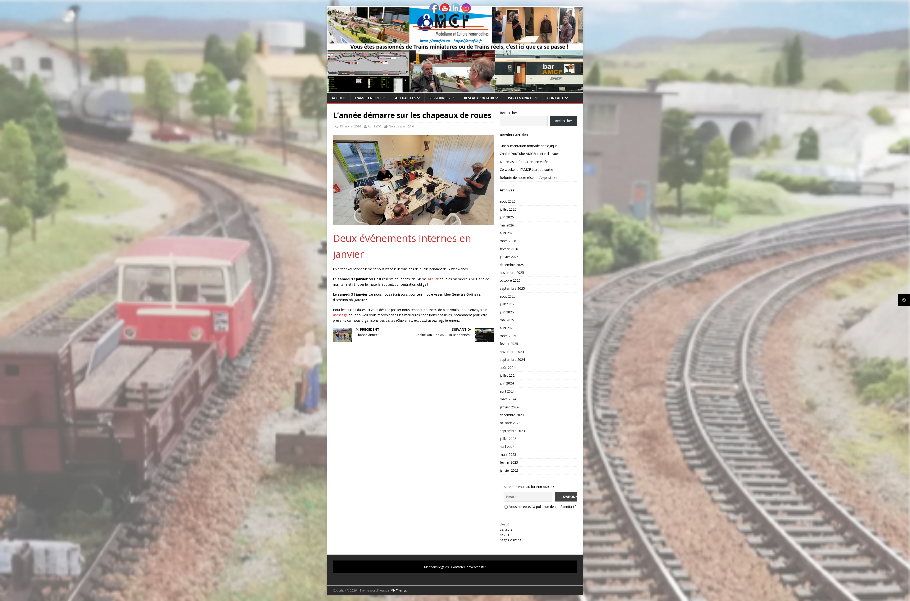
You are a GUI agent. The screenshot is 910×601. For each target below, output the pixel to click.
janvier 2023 (509, 470)
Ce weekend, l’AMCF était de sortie (526, 169)
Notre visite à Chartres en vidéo (524, 161)
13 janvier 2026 (350, 126)
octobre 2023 (510, 422)
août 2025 (507, 296)
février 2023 (509, 462)
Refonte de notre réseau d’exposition (528, 177)
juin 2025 (507, 312)
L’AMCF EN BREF (368, 98)
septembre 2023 (512, 431)
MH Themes (399, 590)
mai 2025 (507, 320)
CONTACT (555, 98)
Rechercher (508, 112)
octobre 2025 (510, 280)
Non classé (397, 126)
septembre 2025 (512, 288)
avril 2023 (507, 446)
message (341, 315)
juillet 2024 (508, 375)
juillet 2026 (508, 209)
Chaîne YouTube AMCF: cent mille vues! (530, 153)
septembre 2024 (512, 359)
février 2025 (509, 343)
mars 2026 (508, 241)
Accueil (339, 98)
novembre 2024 (512, 351)
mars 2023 (508, 454)
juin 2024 (507, 383)
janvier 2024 (509, 407)
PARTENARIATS (520, 98)
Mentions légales (436, 567)
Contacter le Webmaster (468, 567)
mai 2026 (507, 225)
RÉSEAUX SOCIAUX (479, 98)
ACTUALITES (405, 98)
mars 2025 (508, 336)
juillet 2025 (508, 304)
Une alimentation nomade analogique (529, 146)
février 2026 (509, 249)
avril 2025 (507, 328)
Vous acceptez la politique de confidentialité (542, 506)
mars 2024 (508, 399)
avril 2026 (507, 233)
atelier (434, 279)
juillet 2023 (508, 438)
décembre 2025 (512, 264)
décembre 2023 (512, 415)
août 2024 (507, 367)
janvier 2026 (509, 256)
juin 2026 (507, 217)
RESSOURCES (439, 98)
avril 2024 (507, 391)
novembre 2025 (512, 272)
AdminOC (374, 126)
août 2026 (507, 201)
